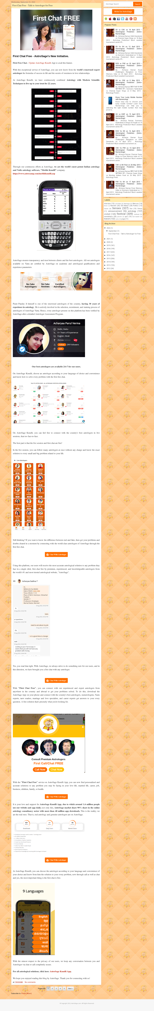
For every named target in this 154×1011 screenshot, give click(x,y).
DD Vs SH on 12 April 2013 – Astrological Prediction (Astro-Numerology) (129, 49)
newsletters (108, 217)
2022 (109, 228)
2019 (109, 245)
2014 (109, 262)
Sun (131, 209)
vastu (117, 219)
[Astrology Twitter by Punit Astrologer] (122, 20)
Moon (106, 206)
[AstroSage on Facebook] (118, 20)
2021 (109, 239)
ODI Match (125, 206)
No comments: (30, 982)
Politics (135, 206)
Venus (139, 209)
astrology (132, 211)
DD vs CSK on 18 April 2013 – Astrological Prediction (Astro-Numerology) (129, 32)
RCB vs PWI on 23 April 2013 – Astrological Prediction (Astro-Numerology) (129, 65)
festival (121, 213)
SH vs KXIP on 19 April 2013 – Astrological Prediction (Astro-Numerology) (129, 116)
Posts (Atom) (26, 993)
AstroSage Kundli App (60, 971)
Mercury (136, 204)
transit (107, 219)
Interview (107, 204)
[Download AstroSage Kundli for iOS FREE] (110, 20)
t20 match (136, 216)
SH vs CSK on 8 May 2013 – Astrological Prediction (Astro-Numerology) (129, 82)
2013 (109, 265)
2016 (109, 255)
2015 (109, 259)
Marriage (127, 203)
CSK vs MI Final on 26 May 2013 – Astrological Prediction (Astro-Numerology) (129, 167)
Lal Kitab (118, 203)
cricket (107, 214)
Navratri (113, 206)
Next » (70, 988)
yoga (123, 219)
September (113, 231)
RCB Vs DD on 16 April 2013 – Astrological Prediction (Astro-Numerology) (129, 133)
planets (119, 216)
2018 (109, 249)
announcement (115, 211)
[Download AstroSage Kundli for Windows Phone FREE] (114, 20)
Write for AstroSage (123, 11)
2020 (109, 242)
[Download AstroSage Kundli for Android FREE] (106, 20)
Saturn (106, 208)
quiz (126, 217)
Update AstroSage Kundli (40, 62)
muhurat (136, 214)
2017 (109, 252)
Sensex (116, 208)
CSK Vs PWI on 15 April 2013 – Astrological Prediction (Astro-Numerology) (129, 150)
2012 (109, 268)
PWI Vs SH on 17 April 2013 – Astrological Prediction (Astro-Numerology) (129, 184)
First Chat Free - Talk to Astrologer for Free (32, 5)
